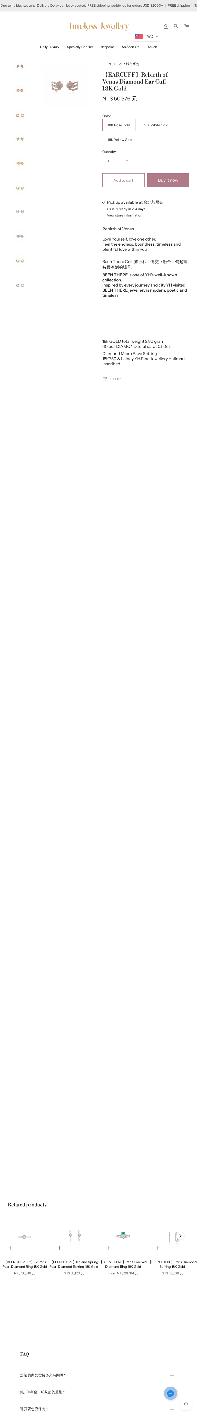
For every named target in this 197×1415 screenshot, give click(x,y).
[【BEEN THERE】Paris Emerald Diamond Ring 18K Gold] (123, 1236)
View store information (124, 215)
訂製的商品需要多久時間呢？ (43, 1375)
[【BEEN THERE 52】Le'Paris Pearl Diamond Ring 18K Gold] (24, 1236)
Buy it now (168, 180)
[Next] (180, 1236)
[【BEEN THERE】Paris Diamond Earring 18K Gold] (172, 1236)
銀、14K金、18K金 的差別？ (43, 1392)
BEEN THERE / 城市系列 (120, 64)
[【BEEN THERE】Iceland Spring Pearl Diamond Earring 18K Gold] (74, 1236)
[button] (170, 1394)
